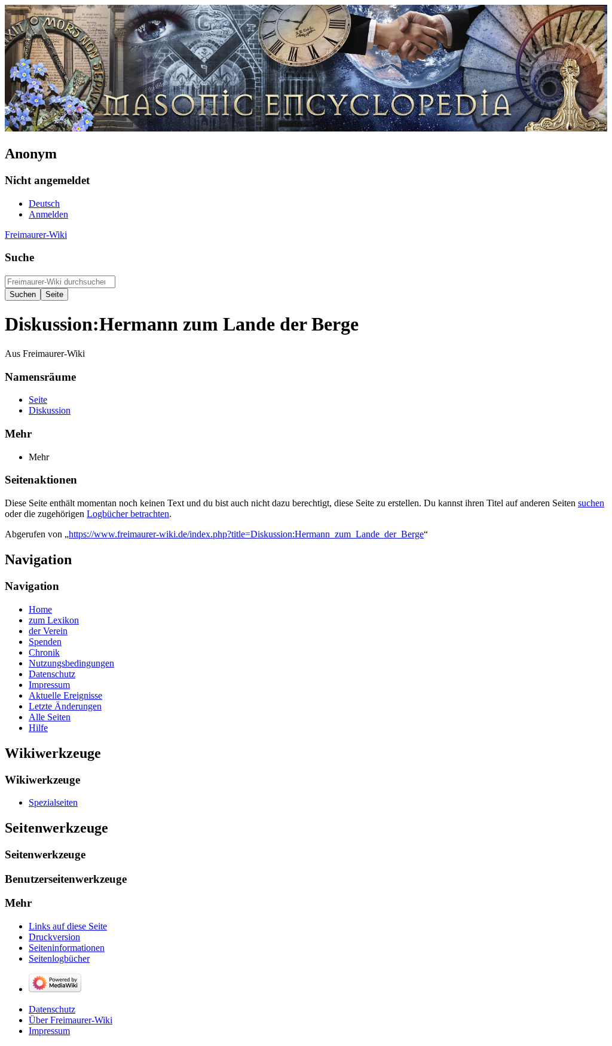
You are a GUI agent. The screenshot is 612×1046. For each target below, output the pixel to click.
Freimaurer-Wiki (36, 235)
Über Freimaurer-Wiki (70, 1020)
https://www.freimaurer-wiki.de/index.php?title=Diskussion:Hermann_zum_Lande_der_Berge (246, 534)
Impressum (49, 1031)
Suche (19, 257)
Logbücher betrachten (128, 514)
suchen (591, 503)
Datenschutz (52, 1009)
